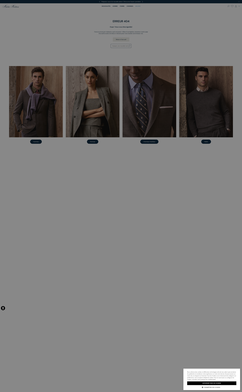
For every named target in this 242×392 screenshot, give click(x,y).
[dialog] (121, 196)
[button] (211, 387)
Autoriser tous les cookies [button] (211, 383)
